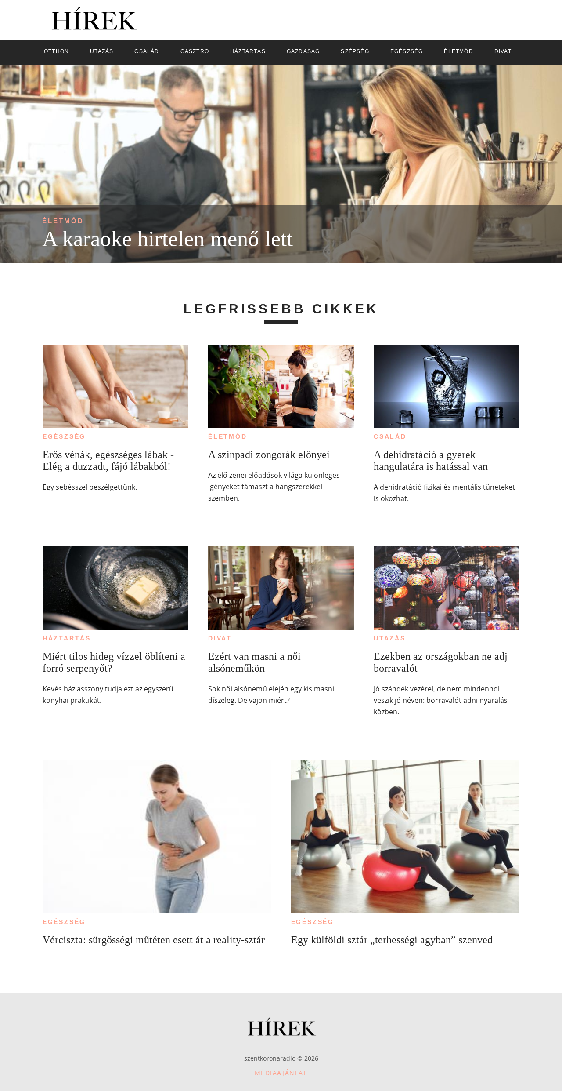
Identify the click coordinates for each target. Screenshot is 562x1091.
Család (390, 436)
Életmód (63, 221)
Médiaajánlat (281, 1073)
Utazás (390, 638)
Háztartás (67, 638)
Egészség (64, 436)
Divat (220, 638)
